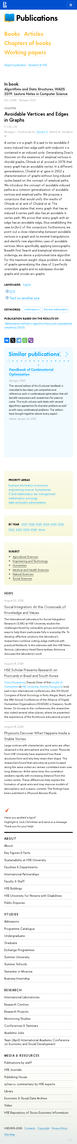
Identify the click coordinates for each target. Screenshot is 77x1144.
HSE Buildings (13, 888)
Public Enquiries (14, 903)
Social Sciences (22, 578)
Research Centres (16, 1004)
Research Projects (16, 1011)
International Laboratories (21, 997)
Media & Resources (22, 1055)
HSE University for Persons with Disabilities (33, 896)
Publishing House (15, 1077)
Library (8, 1091)
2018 (34, 530)
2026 (32, 524)
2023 (53, 524)
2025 (39, 524)
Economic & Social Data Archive (25, 1098)
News (8, 593)
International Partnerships (21, 874)
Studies (11, 914)
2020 (19, 530)
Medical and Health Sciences (31, 570)
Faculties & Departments (20, 867)
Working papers (25, 52)
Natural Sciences (23, 574)
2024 (46, 524)
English (27, 284)
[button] (8, 361)
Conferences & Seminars (21, 1026)
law (36, 494)
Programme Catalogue (19, 929)
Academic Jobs (14, 1033)
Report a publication (15, 65)
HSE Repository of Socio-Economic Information (36, 1113)
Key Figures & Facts (17, 853)
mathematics (16, 498)
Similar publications (34, 354)
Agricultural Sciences (25, 557)
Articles (33, 34)
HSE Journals (12, 1070)
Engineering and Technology (30, 561)
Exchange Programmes (19, 950)
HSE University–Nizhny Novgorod (41, 686)
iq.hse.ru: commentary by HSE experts (29, 1084)
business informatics (21, 485)
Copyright (43, 1128)
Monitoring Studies (17, 1019)
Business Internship (17, 978)
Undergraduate (14, 936)
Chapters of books (27, 43)
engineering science (21, 489)
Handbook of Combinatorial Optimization (31, 372)
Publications (37, 17)
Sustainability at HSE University (25, 860)
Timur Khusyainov (14, 682)
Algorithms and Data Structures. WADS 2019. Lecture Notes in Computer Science (36, 91)
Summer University (17, 957)
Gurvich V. (42, 132)
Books (12, 34)
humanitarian (43, 489)
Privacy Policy (59, 1128)
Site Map (9, 1134)
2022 (61, 524)
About (10, 838)
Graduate (10, 943)
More (41, 530)
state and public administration (27, 502)
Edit (71, 1139)
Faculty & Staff (14, 881)
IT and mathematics (21, 494)
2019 (26, 530)
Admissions (11, 921)
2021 (12, 530)
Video (8, 1105)
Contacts (29, 1128)
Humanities (20, 565)
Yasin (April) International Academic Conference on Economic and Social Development (37, 1042)
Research (13, 990)
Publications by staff (18, 1063)
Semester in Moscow (18, 971)
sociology (31, 498)
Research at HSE (37, 65)
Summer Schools (15, 964)
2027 (24, 524)
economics (41, 485)
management (47, 494)
